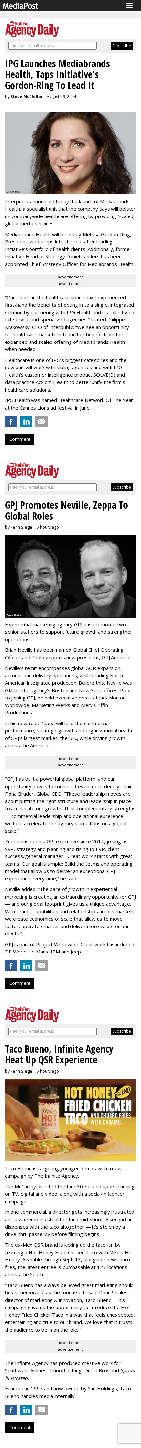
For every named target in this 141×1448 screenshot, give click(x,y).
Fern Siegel (22, 527)
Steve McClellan (27, 96)
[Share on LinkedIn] (26, 421)
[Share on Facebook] (11, 421)
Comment (19, 439)
